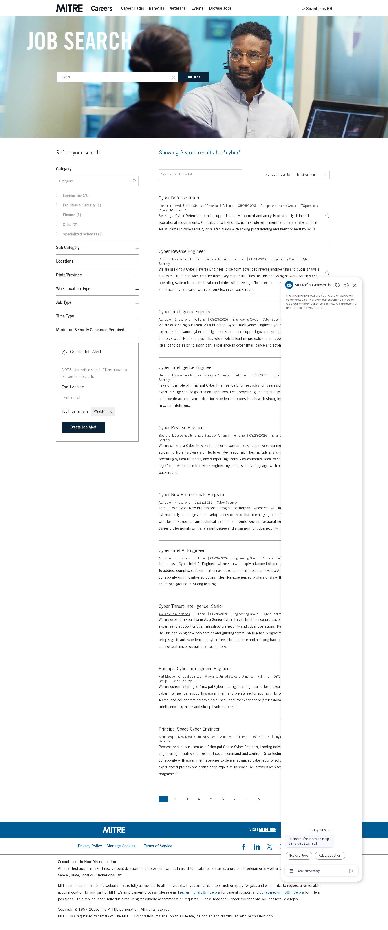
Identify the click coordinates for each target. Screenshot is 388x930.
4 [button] (199, 799)
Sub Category (67, 247)
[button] (174, 77)
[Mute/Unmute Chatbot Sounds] (346, 285)
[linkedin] (257, 846)
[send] (351, 871)
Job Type (63, 302)
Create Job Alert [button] (83, 427)
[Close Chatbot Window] (355, 285)
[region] (321, 577)
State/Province (69, 275)
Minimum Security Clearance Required (90, 329)
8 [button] (247, 799)
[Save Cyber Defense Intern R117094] (327, 215)
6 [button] (223, 799)
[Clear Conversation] (337, 285)
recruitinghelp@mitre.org (200, 892)
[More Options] (291, 871)
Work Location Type (73, 288)
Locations (64, 261)
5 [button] (211, 799)
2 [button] (175, 799)
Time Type (65, 316)
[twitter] (269, 846)
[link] (125, 829)
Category (63, 168)
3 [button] (187, 799)
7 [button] (235, 799)
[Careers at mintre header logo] (84, 8)
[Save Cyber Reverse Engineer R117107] (327, 272)
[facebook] (244, 846)
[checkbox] (327, 215)
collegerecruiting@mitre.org (282, 892)
